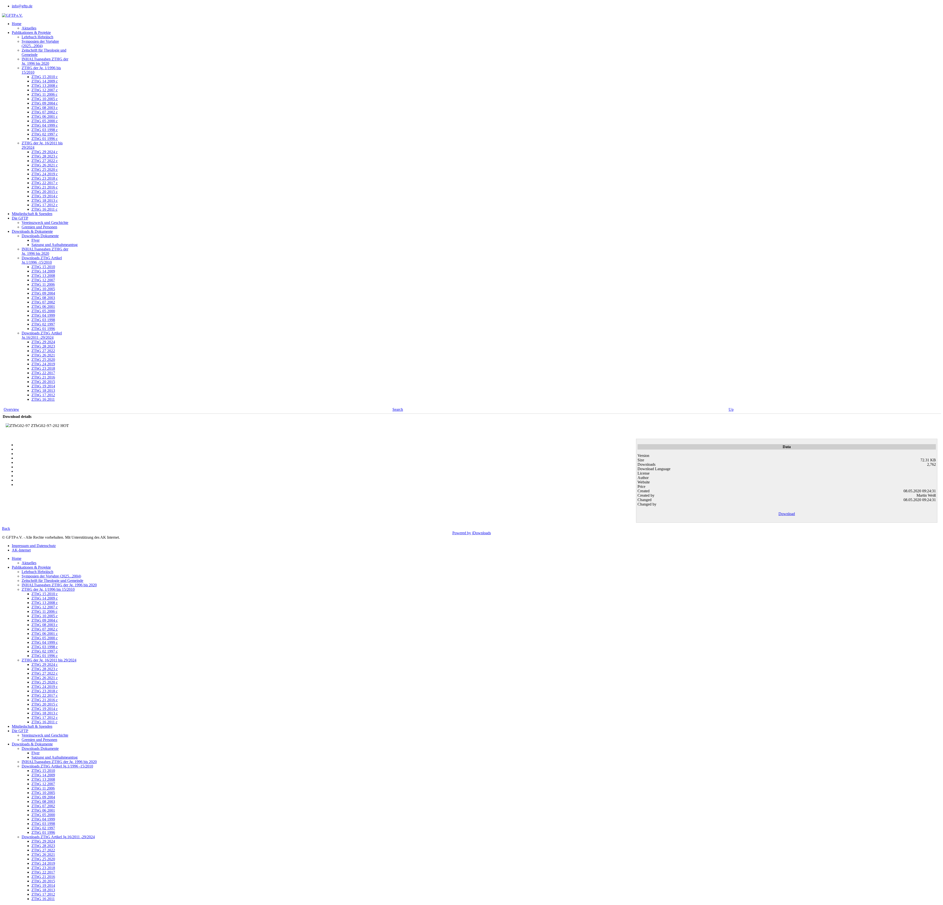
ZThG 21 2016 (43, 377)
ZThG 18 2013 (43, 390)
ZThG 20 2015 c (44, 192)
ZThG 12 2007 (43, 280)
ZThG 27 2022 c (44, 161)
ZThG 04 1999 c (44, 125)
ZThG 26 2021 (43, 355)
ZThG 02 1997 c (44, 134)
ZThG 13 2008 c (44, 85)
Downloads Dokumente (40, 236)
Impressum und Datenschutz (34, 546)
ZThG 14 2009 (43, 271)
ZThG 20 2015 (43, 382)
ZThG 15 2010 (43, 267)
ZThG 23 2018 (43, 368)
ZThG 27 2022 (43, 351)
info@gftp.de (22, 6)
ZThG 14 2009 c (44, 81)
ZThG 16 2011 (43, 399)
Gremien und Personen (39, 227)
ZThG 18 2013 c (44, 200)
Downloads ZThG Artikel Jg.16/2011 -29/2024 (42, 335)
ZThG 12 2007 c (44, 90)
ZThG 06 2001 (43, 306)
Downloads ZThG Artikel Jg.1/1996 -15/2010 (42, 260)
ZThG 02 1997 (43, 324)
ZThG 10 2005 (43, 289)
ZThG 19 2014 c (44, 196)
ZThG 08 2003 (43, 298)
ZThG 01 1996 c (44, 139)
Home (16, 24)
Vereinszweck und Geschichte (45, 222)
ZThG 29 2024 (43, 342)
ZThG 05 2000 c (44, 121)
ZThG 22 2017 (43, 373)
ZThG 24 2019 (43, 364)
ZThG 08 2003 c (44, 108)
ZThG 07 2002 (43, 302)
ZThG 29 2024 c (44, 152)
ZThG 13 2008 (43, 276)
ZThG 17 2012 (43, 395)
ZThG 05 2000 (43, 311)
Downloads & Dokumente (32, 231)
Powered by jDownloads (471, 533)
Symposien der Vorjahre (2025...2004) (40, 43)
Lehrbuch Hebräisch (37, 37)
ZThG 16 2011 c (44, 209)
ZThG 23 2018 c (44, 178)
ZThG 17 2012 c (44, 205)
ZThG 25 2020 (43, 359)
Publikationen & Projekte (31, 32)
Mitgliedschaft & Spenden (32, 214)
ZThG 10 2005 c (44, 99)
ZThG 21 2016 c (44, 187)
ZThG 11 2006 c (44, 94)
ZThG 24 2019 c (44, 174)
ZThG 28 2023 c (44, 156)
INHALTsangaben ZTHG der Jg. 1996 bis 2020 (45, 61)
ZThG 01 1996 (43, 329)
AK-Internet (21, 550)
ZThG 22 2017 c (44, 183)
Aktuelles (29, 28)
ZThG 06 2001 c (44, 116)
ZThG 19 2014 (43, 386)
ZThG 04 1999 (43, 315)
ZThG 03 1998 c (44, 130)
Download (786, 514)
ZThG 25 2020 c (44, 169)
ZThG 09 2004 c (44, 103)
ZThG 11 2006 (43, 284)
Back (6, 528)
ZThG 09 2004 (43, 293)
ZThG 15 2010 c (44, 77)
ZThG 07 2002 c (44, 112)
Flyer (35, 240)
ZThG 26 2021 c (44, 165)
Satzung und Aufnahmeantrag (54, 245)
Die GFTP (20, 218)
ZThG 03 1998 (43, 320)
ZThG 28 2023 (43, 346)
